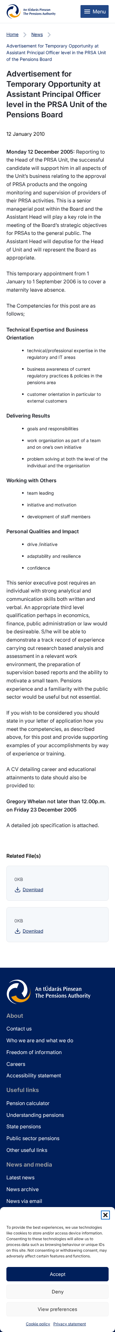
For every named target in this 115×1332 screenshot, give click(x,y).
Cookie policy (38, 1323)
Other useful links (26, 1150)
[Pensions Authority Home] (31, 11)
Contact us (19, 1028)
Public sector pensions (32, 1138)
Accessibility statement (33, 1075)
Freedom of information (34, 1052)
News (37, 34)
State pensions (23, 1126)
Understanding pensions (35, 1115)
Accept (57, 1274)
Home (12, 34)
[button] (105, 1215)
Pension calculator (28, 1103)
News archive (22, 1189)
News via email (24, 1201)
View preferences (57, 1309)
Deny (58, 1292)
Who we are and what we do (39, 1040)
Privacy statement (69, 1323)
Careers (15, 1064)
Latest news (20, 1177)
